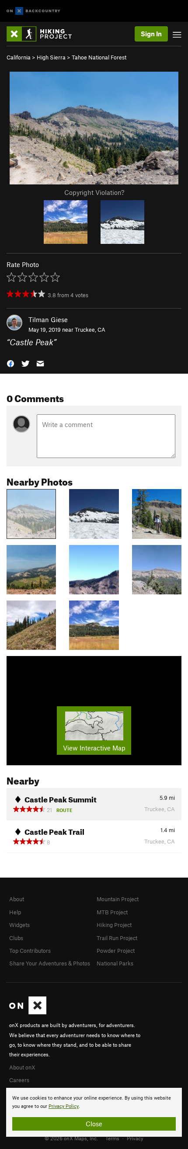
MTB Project (112, 912)
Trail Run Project (117, 937)
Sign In (151, 34)
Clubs (16, 937)
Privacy (135, 1138)
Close (94, 1124)
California (19, 57)
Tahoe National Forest (99, 57)
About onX (22, 1067)
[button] (10, 363)
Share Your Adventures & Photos (49, 963)
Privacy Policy (64, 1106)
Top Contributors (30, 950)
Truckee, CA (90, 329)
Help (15, 912)
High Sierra (51, 57)
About (16, 899)
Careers (19, 1079)
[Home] (43, 34)
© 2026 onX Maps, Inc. (71, 1138)
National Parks (115, 963)
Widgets (19, 924)
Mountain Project (118, 899)
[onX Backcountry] (33, 11)
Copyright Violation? (94, 192)
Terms (112, 1138)
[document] (94, 1112)
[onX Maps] (27, 1012)
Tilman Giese (48, 319)
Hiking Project (114, 924)
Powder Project (116, 950)
